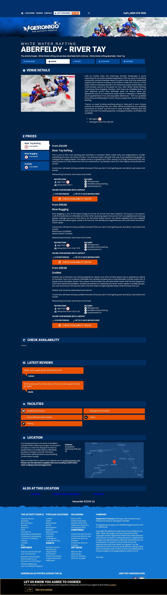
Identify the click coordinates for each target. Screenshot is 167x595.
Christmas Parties (53, 556)
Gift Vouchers (67, 13)
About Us (24, 527)
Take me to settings (43, 589)
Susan (31, 376)
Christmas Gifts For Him (81, 534)
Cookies (24, 543)
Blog (23, 545)
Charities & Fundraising (31, 536)
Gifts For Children (78, 556)
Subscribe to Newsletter (31, 534)
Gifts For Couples (78, 558)
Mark (30, 392)
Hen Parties (51, 554)
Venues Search (27, 518)
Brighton (49, 529)
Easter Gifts (76, 518)
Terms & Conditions (29, 538)
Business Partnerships (31, 558)
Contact (48, 13)
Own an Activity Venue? (31, 552)
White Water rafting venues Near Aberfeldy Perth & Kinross (63, 56)
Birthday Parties (53, 547)
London (49, 518)
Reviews (24, 525)
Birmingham (51, 527)
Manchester (51, 523)
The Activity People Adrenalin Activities (61, 27)
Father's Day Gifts (78, 521)
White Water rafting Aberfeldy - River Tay (107, 56)
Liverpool (49, 536)
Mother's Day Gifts (79, 523)
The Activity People (29, 56)
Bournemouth (52, 532)
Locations (30, 13)
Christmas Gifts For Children (79, 539)
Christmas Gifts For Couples (79, 544)
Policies (24, 540)
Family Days (51, 549)
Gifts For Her (76, 554)
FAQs (23, 529)
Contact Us (26, 532)
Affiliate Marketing (32, 565)
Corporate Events (53, 558)
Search (39, 13)
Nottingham (51, 538)
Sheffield (50, 534)
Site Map (99, 557)
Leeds (48, 521)
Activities (25, 521)
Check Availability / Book (74, 198)
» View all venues (53, 540)
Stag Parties (51, 551)
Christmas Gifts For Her (81, 536)
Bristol (48, 525)
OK (28, 589)
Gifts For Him (76, 551)
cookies (112, 585)
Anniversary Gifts (78, 527)
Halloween (50, 560)
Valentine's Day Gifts (80, 525)
